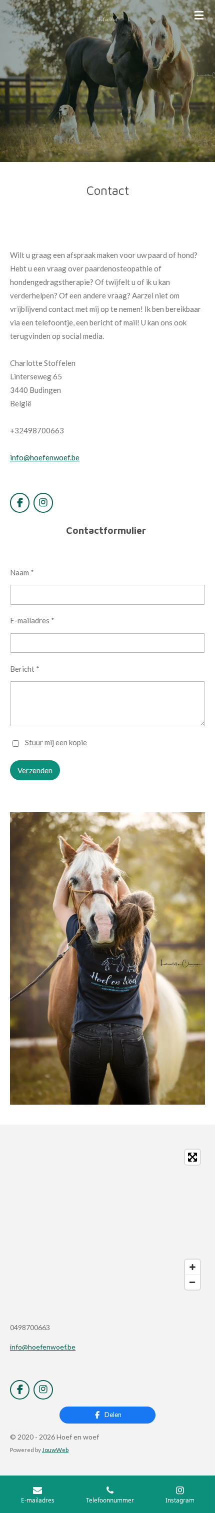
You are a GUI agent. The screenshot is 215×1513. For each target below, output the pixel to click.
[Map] (107, 1220)
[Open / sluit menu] (199, 15)
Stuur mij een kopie (56, 742)
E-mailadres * (32, 620)
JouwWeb (55, 1449)
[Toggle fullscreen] (192, 1157)
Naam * (22, 572)
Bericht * (25, 668)
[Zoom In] (192, 1267)
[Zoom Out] (192, 1282)
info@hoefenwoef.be (45, 457)
